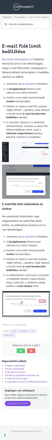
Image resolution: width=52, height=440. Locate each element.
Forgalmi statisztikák (15, 365)
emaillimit (24, 331)
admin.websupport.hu (19, 59)
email (14, 331)
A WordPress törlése (15, 372)
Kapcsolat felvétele (17, 403)
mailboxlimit (9, 335)
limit (33, 331)
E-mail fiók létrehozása (16, 378)
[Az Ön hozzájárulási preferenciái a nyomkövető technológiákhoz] (4, 435)
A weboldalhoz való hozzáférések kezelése (26, 381)
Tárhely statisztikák (14, 368)
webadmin (31, 83)
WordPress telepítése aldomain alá (22, 375)
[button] (21, 350)
